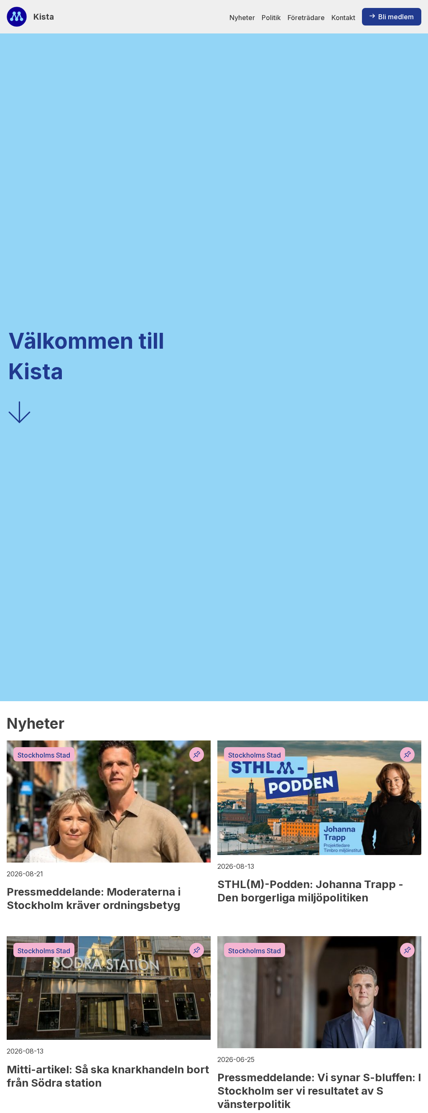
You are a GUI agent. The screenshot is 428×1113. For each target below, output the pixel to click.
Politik (271, 17)
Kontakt (343, 17)
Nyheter (242, 17)
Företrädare (306, 17)
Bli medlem (396, 17)
